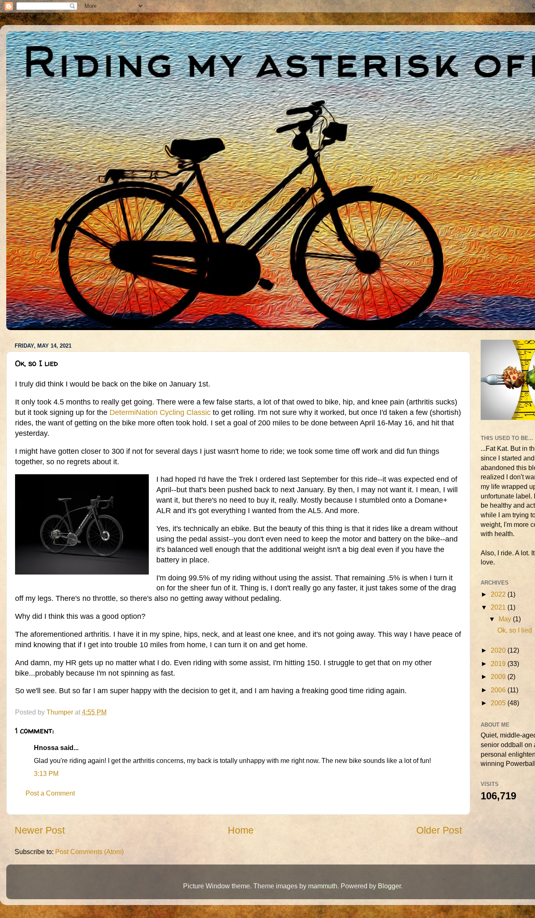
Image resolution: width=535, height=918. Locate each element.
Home (241, 830)
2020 (499, 650)
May (506, 619)
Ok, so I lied (514, 630)
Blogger (389, 886)
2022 (499, 594)
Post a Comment (50, 793)
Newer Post (40, 830)
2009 (499, 676)
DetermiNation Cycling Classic (160, 412)
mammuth (322, 886)
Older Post (439, 830)
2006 (499, 690)
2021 (499, 607)
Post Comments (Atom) (89, 851)
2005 (499, 703)
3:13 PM (46, 773)
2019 (499, 663)
